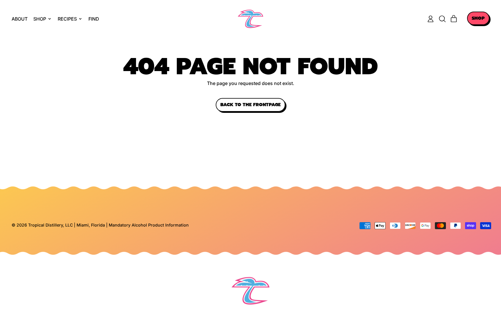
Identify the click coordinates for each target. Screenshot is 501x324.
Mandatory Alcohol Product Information (149, 224)
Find (93, 19)
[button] (442, 19)
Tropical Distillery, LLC (51, 224)
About (20, 19)
